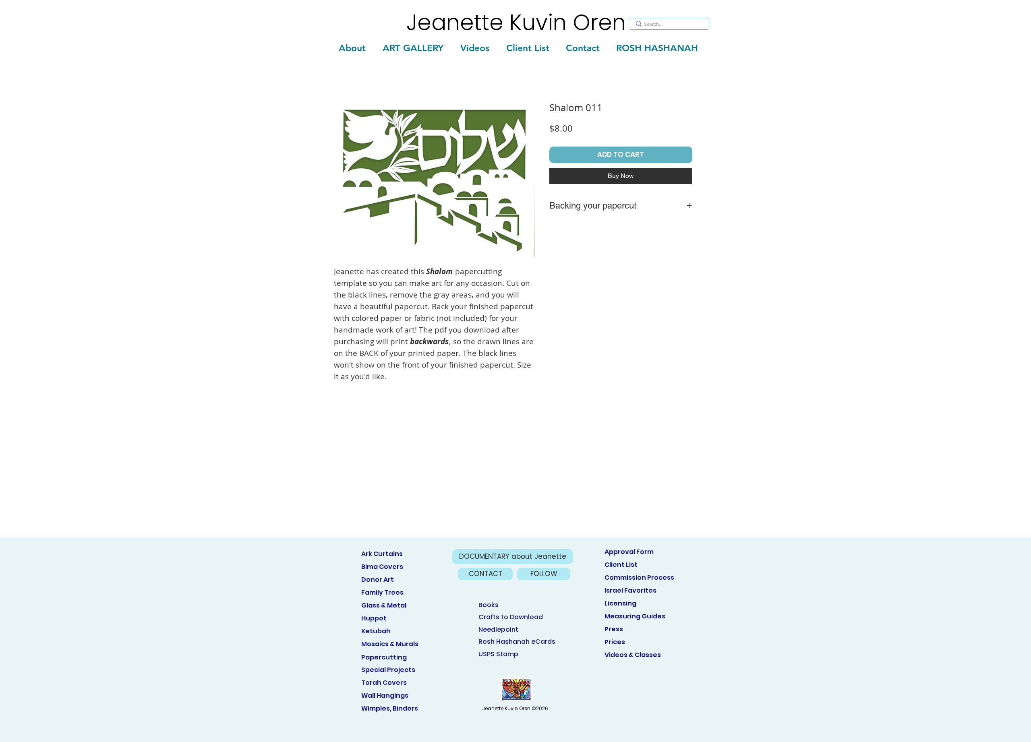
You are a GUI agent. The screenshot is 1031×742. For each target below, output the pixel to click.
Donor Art (377, 579)
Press (614, 629)
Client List (621, 564)
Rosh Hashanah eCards (516, 641)
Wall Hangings (384, 695)
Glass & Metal (383, 605)
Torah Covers (384, 682)
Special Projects (388, 669)
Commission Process (639, 577)
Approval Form (629, 551)
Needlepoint (498, 629)
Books (488, 605)
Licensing (620, 603)
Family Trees (382, 592)
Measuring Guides (635, 616)
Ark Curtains (382, 553)
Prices (615, 642)
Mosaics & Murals (389, 644)
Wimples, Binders (389, 708)
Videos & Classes (633, 654)
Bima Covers (382, 566)
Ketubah (376, 631)
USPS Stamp (498, 654)
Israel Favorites (630, 590)
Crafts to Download (510, 617)
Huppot (374, 618)
